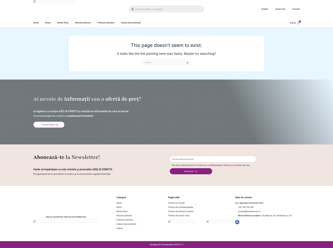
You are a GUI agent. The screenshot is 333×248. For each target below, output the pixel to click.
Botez (48, 22)
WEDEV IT (178, 244)
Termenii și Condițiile (232, 165)
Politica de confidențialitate (209, 165)
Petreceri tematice (105, 22)
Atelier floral (62, 22)
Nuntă (36, 22)
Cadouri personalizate (131, 22)
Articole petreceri (83, 22)
